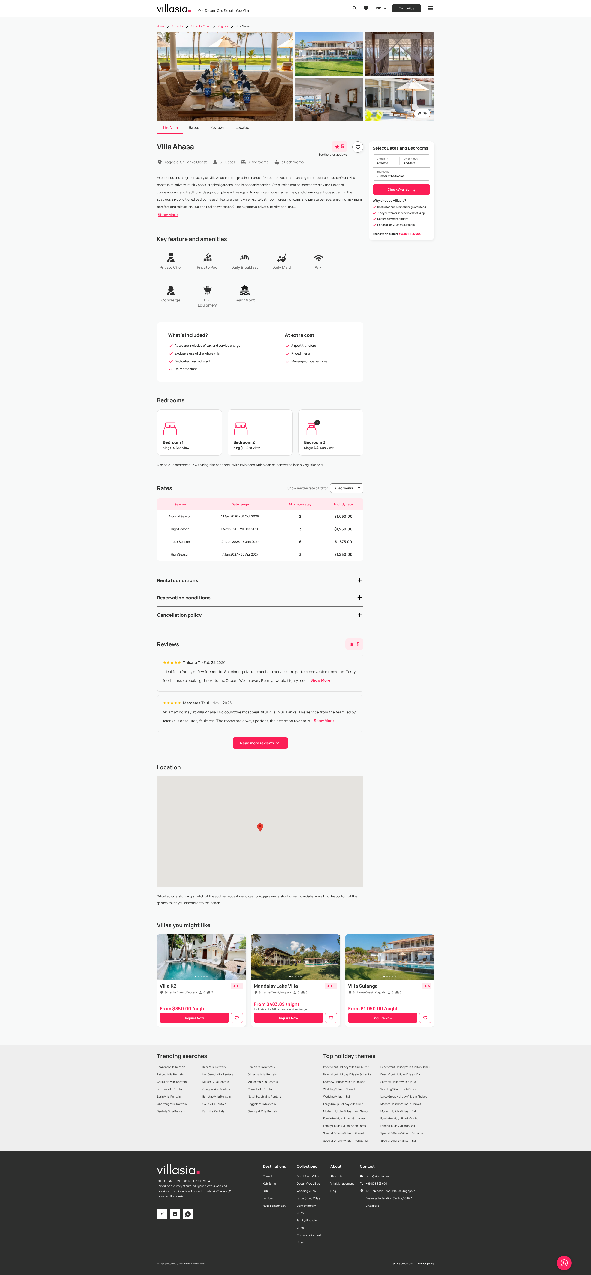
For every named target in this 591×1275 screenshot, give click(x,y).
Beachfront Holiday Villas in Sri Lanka (347, 1074)
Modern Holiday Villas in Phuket (400, 1104)
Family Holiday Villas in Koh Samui (345, 1126)
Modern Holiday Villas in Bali (398, 1111)
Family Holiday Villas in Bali (397, 1126)
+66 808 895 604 (410, 234)
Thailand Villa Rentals (171, 1067)
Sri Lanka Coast (201, 26)
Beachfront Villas (308, 1176)
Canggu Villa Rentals (216, 1089)
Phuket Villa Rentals (261, 1089)
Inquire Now (194, 1018)
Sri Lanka (177, 26)
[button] (260, 580)
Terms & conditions (402, 1263)
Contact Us (406, 8)
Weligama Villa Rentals (263, 1082)
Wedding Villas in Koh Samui (398, 1089)
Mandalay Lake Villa (276, 986)
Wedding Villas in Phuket (339, 1089)
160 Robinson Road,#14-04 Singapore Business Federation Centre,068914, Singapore (390, 1198)
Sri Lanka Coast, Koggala (180, 992)
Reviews (217, 127)
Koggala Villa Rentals (262, 1104)
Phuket (267, 1176)
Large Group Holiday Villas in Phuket (403, 1096)
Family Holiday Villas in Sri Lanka (344, 1118)
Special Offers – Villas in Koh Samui (345, 1141)
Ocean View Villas (308, 1183)
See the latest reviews (333, 154)
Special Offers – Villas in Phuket (343, 1133)
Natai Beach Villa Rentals (264, 1096)
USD (378, 8)
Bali (265, 1191)
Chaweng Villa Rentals (172, 1104)
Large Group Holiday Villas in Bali (344, 1104)
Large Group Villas (308, 1198)
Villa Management (342, 1183)
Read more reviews (257, 743)
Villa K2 (168, 986)
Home (160, 26)
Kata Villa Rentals (214, 1067)
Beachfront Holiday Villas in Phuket (346, 1067)
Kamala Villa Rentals (261, 1067)
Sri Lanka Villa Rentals (262, 1074)
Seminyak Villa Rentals (262, 1111)
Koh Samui (270, 1183)
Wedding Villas (306, 1191)
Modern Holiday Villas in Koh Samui (345, 1111)
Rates (194, 127)
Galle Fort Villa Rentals (172, 1082)
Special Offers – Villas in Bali (398, 1141)
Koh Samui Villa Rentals (217, 1074)
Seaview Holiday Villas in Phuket (344, 1082)
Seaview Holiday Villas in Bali (399, 1082)
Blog (333, 1191)
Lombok (268, 1198)
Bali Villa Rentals (213, 1111)
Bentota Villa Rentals (171, 1111)
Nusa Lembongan (274, 1206)
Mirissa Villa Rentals (215, 1082)
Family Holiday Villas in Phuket (399, 1118)
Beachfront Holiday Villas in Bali (401, 1074)
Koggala (223, 26)
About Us (336, 1176)
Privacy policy (426, 1263)
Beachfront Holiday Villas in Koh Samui (405, 1067)
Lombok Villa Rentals (170, 1089)
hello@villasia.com (378, 1176)
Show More (168, 214)
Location (244, 127)
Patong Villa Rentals (170, 1074)
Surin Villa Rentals (169, 1096)
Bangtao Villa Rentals (216, 1096)
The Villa (170, 127)
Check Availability (402, 189)
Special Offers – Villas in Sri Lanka (402, 1133)
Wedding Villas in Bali (336, 1096)
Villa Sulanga (363, 986)
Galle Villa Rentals (214, 1104)
